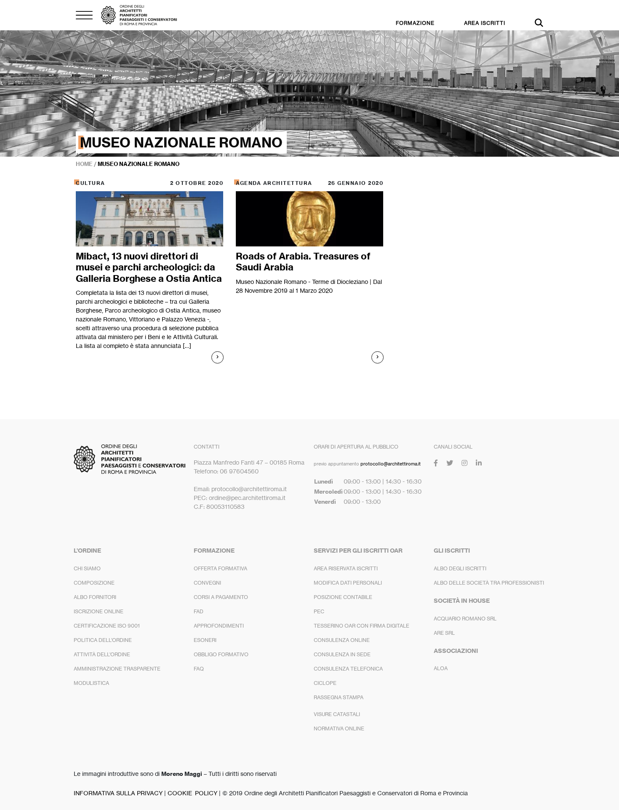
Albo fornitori (95, 597)
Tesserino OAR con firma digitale (361, 626)
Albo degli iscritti (460, 568)
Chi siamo (87, 568)
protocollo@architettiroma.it (390, 464)
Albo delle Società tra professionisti (489, 583)
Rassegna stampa (338, 697)
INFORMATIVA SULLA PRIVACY (118, 793)
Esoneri (205, 640)
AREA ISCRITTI (484, 23)
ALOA (441, 668)
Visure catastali (337, 714)
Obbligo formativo (221, 654)
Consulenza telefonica (348, 669)
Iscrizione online (98, 611)
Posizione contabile (343, 597)
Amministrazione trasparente (117, 669)
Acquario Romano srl (465, 618)
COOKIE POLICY (192, 793)
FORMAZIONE (415, 23)
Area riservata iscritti (346, 568)
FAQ (199, 669)
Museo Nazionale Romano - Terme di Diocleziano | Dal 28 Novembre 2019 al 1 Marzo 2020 (309, 286)
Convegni (207, 583)
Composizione (94, 583)
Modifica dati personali (348, 583)
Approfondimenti (219, 626)
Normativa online (339, 728)
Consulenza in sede (342, 654)
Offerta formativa (220, 568)
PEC (319, 611)
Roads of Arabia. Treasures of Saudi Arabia (303, 261)
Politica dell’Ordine (103, 640)
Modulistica (91, 683)
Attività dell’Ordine (102, 654)
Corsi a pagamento (221, 597)
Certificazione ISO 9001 (107, 626)
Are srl (444, 633)
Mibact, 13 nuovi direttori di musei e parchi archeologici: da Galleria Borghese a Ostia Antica (149, 267)
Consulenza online (342, 640)
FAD (198, 611)
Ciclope (325, 683)
